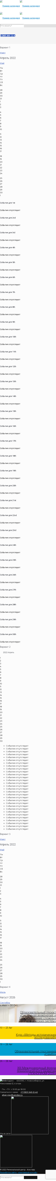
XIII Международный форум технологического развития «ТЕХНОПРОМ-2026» (36, 1070)
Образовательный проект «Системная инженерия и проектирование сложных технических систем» (37, 1017)
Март (3, 52)
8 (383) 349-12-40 (8, 35)
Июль (3, 992)
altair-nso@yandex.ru (12, 1095)
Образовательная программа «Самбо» (35, 1053)
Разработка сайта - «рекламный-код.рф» (18, 1172)
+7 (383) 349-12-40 (29, 1092)
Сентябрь (5, 1002)
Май (2, 63)
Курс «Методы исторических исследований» (36, 1036)
